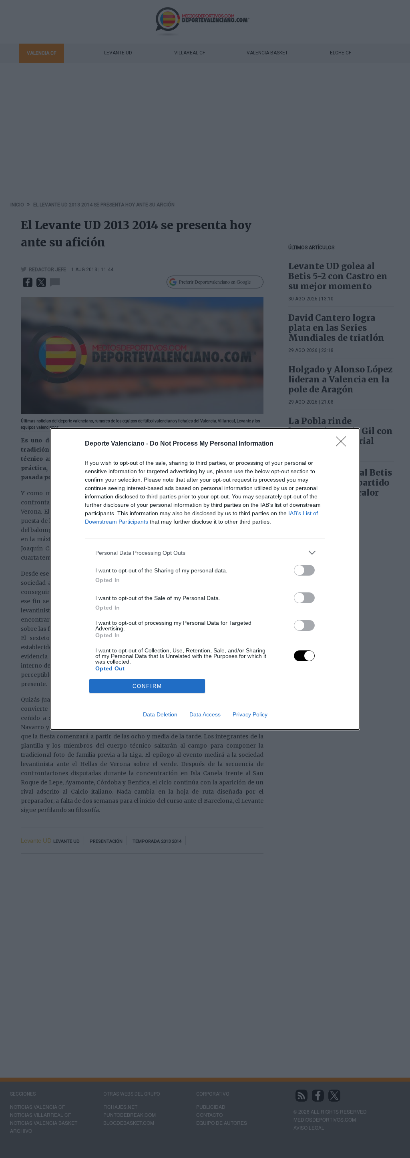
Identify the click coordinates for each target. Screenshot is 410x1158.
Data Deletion (160, 714)
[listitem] (205, 552)
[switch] (304, 570)
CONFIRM (147, 686)
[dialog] (205, 579)
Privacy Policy (250, 714)
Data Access (205, 714)
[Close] (343, 444)
